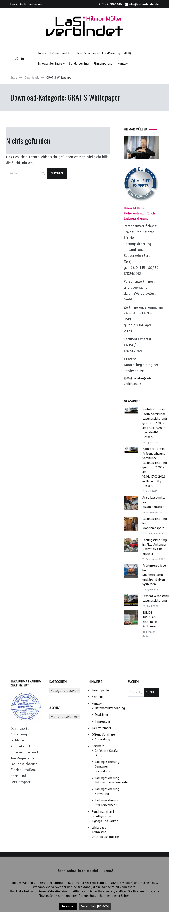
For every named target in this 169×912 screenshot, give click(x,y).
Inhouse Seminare (50, 64)
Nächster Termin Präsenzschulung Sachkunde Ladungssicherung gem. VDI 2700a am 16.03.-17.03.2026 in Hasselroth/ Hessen (154, 467)
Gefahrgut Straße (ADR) (107, 753)
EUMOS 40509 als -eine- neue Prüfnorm (149, 619)
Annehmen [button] (68, 906)
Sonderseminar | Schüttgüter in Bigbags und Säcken (105, 816)
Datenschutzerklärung (107, 708)
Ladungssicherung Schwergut (107, 791)
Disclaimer (101, 715)
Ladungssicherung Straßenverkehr (107, 803)
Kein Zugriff (100, 697)
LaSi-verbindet (59, 53)
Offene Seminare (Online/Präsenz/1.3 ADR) (102, 53)
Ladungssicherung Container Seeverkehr (107, 766)
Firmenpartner (104, 64)
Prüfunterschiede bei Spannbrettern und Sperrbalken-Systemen (154, 575)
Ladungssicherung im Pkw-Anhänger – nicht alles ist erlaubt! (154, 547)
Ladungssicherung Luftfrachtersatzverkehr (107, 780)
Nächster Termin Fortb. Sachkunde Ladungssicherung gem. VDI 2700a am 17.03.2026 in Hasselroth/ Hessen (154, 423)
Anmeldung (102, 739)
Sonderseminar (79, 64)
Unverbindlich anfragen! (26, 4)
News (42, 53)
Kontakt (123, 64)
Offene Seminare (103, 735)
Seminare (98, 746)
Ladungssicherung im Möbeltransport (154, 523)
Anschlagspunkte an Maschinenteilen (153, 502)
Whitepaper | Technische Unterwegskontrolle (105, 832)
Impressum (102, 722)
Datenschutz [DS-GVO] (95, 906)
